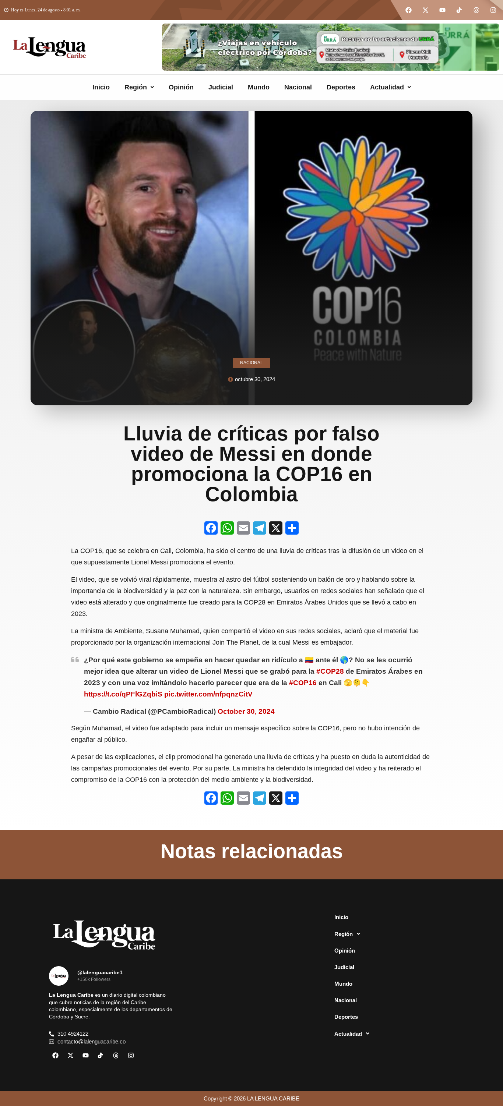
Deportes (341, 87)
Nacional (298, 87)
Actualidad (387, 87)
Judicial (220, 87)
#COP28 (330, 671)
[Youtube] (442, 10)
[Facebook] (408, 10)
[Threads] (476, 10)
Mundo (259, 87)
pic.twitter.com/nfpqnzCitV (208, 694)
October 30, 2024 (246, 711)
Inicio (101, 87)
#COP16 (303, 683)
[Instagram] (493, 10)
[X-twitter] (425, 10)
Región (135, 87)
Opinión (181, 87)
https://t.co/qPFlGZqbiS (123, 694)
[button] (139, 87)
